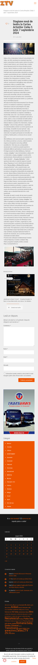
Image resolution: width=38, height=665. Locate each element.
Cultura (9, 450)
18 (11, 551)
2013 (6, 605)
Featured (9, 464)
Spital (20, 626)
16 (31, 548)
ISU (11, 612)
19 (15, 551)
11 (11, 548)
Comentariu (7, 325)
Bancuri (9, 443)
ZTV (10, 579)
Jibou (30, 611)
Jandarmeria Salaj (23, 612)
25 (11, 554)
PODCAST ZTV (11, 482)
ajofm (31, 605)
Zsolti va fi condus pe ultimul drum (22, 579)
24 (6, 554)
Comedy (9, 447)
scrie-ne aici (26, 518)
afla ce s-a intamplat (18, 605)
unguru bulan (22, 628)
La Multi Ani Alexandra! (10, 614)
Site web (5, 365)
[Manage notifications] (4, 660)
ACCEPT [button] (22, 661)
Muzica (9, 478)
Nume (5, 349)
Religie (9, 492)
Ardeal (14, 607)
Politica (9, 485)
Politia (21, 619)
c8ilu (29, 607)
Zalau (19, 630)
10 (6, 548)
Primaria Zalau (27, 621)
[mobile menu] (35, 3)
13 (19, 548)
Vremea (9, 506)
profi (32, 621)
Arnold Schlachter (23, 607)
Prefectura (7, 621)
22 (27, 551)
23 (31, 551)
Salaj (29, 623)
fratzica (7, 612)
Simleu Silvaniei (12, 625)
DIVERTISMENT (11, 454)
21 (23, 551)
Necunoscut (12, 618)
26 (15, 554)
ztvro (13, 633)
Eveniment (9, 461)
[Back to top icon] (19, 643)
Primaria (20, 621)
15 (27, 548)
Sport (8, 499)
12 (15, 548)
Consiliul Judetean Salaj (14, 609)
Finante (27, 609)
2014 (8, 605)
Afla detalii (27, 605)
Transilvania (11, 628)
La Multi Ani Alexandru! (22, 614)
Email (5, 357)
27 (19, 554)
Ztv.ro (8, 633)
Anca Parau (8, 607)
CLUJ (6, 609)
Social (8, 496)
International (10, 471)
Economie (9, 457)
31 (6, 557)
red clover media (10, 623)
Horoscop (9, 468)
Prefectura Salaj (14, 621)
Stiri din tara (10, 503)
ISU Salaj (15, 612)
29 (27, 554)
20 (19, 551)
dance (23, 609)
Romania (21, 623)
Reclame (9, 489)
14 (23, 548)
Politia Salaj (28, 618)
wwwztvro (10, 630)
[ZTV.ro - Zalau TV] (7, 3)
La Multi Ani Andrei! (16, 616)
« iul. (6, 561)
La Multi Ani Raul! (26, 616)
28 (23, 554)
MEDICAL (9, 475)
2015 (11, 605)
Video (28, 628)
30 (31, 554)
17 (6, 551)
